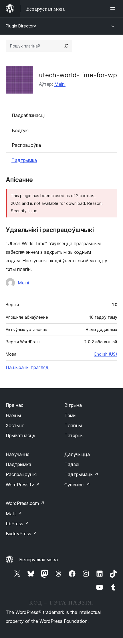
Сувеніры (77, 485)
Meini (60, 84)
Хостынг (15, 425)
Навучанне (17, 454)
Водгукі (20, 130)
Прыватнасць (20, 435)
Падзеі (71, 464)
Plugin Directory (21, 25)
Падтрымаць (81, 474)
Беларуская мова (38, 559)
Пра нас (14, 405)
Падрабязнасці (28, 115)
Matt (14, 513)
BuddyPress (21, 533)
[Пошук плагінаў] (66, 46)
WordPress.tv (23, 485)
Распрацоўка (26, 145)
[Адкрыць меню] (114, 8)
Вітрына (73, 405)
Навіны (13, 415)
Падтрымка (24, 160)
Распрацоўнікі (21, 474)
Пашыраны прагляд (27, 367)
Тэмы (70, 415)
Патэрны (74, 435)
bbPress (17, 523)
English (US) (105, 354)
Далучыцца (77, 454)
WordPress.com (25, 503)
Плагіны (73, 425)
